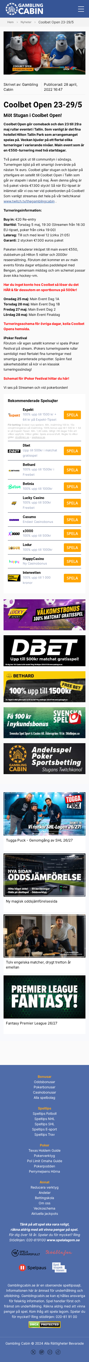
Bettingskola (44, 1198)
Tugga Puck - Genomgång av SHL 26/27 (39, 840)
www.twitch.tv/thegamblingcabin (29, 201)
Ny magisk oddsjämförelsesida (31, 901)
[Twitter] (33, 1352)
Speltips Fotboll (44, 1113)
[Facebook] (58, 1352)
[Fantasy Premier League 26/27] (44, 996)
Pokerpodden (44, 1166)
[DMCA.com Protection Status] (44, 1324)
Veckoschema (44, 1208)
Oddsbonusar (44, 1082)
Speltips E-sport (44, 1129)
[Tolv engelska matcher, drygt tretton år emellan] (44, 935)
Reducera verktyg (45, 1187)
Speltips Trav (44, 1134)
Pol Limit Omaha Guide (44, 1161)
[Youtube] (49, 1352)
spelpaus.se (38, 437)
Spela (72, 415)
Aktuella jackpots (44, 1213)
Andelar (45, 1192)
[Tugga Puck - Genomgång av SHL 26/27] (44, 813)
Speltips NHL (44, 1119)
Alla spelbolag (44, 1097)
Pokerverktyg (44, 1156)
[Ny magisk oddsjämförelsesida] (44, 874)
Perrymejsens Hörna (44, 1171)
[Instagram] (41, 1352)
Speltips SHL (45, 1124)
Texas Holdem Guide (44, 1150)
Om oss (44, 1203)
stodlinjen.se (22, 437)
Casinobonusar (44, 1092)
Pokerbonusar (44, 1087)
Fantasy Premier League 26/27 (31, 1023)
